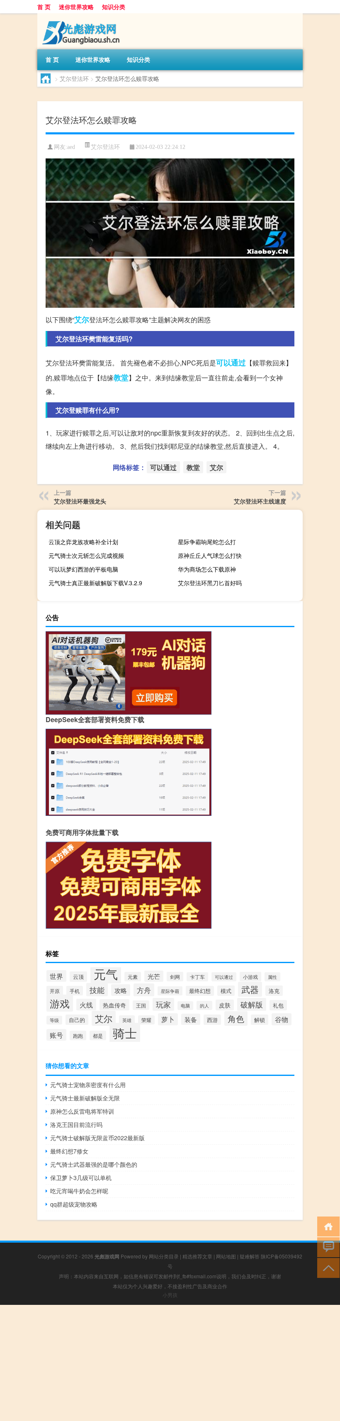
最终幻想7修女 (69, 1151)
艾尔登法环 (74, 78)
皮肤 (225, 1005)
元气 (106, 973)
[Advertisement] (170, 1363)
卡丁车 (197, 976)
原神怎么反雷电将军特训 (82, 1111)
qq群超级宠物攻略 (73, 1204)
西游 (212, 1020)
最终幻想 (200, 991)
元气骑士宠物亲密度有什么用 (88, 1084)
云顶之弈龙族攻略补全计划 (83, 542)
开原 (55, 990)
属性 (272, 976)
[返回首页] (326, 1226)
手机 (75, 990)
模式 (226, 991)
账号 (56, 1034)
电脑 (185, 1005)
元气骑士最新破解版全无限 (85, 1098)
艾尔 (81, 319)
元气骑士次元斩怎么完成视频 (86, 555)
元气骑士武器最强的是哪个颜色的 (93, 1164)
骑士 (125, 1032)
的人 (204, 1005)
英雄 (126, 1020)
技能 (97, 989)
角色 (236, 1018)
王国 (141, 1005)
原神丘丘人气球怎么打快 (210, 555)
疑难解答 (250, 1256)
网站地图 (226, 1256)
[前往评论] (326, 1246)
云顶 (78, 977)
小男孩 (170, 1294)
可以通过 (231, 362)
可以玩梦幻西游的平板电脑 (83, 569)
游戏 (60, 1003)
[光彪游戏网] (80, 16)
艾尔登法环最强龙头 (80, 501)
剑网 (175, 976)
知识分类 (113, 6)
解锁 (259, 1020)
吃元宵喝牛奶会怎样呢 (79, 1191)
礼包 (278, 1005)
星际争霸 (170, 991)
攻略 (120, 990)
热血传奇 (114, 1004)
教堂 (121, 377)
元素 (133, 976)
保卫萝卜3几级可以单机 (81, 1177)
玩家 (163, 1004)
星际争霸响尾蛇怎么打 (207, 542)
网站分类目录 (164, 1256)
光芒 (154, 976)
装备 (191, 1019)
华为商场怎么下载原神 (207, 569)
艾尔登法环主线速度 (260, 501)
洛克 (274, 991)
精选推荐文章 (197, 1256)
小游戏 (250, 976)
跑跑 (78, 1035)
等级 (54, 1020)
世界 (56, 976)
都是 (98, 1035)
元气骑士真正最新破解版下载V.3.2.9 (95, 583)
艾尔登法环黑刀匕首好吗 (210, 583)
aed (71, 147)
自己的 (77, 1020)
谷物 (281, 1019)
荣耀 (146, 1020)
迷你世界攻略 (76, 6)
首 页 (44, 6)
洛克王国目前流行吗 (76, 1124)
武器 (250, 989)
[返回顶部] (326, 1267)
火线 (86, 1004)
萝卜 (168, 1019)
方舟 (144, 990)
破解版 (251, 1004)
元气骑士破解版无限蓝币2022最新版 (97, 1138)
